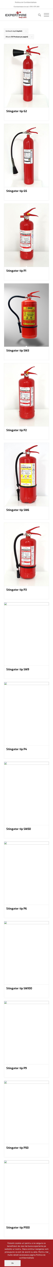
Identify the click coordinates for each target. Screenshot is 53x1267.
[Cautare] (38, 15)
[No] (49, 1253)
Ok (12, 1263)
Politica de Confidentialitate (26, 2)
